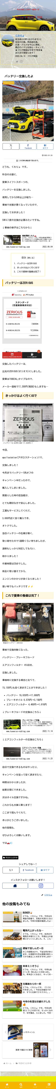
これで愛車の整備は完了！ (29, 272)
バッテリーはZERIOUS (27, 263)
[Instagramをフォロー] (21, 61)
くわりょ (19, 35)
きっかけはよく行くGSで (28, 268)
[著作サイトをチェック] (17, 61)
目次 (24, 257)
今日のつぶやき (11, 857)
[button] (50, 630)
